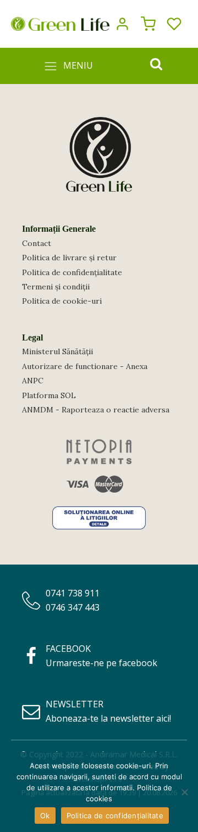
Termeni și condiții (56, 287)
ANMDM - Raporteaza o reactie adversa (95, 410)
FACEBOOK (68, 649)
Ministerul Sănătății (57, 351)
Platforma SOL (49, 395)
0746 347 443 (73, 607)
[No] (184, 791)
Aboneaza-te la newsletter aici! (108, 718)
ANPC (32, 381)
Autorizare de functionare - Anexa (84, 366)
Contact (36, 243)
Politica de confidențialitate (72, 272)
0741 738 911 (73, 593)
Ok (45, 815)
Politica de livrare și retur (69, 258)
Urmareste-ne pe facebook (101, 663)
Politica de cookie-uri (62, 301)
